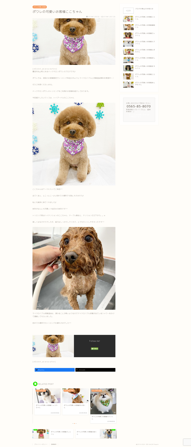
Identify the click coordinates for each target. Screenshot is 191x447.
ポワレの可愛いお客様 (40, 7)
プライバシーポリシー (41, 444)
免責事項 (53, 444)
